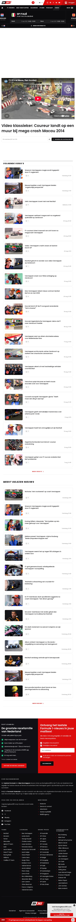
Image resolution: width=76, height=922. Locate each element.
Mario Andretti (62, 888)
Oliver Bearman (27, 884)
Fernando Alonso (27, 847)
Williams (6, 857)
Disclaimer (12, 911)
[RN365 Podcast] (33, 2)
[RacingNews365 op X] (53, 2)
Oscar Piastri (26, 855)
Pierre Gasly (25, 871)
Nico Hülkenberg (27, 876)
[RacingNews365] (6, 2)
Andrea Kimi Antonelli (28, 849)
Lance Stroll (25, 873)
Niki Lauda (61, 864)
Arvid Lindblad (26, 868)
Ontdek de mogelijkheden (14, 766)
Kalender (34, 8)
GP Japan (43, 839)
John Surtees (62, 886)
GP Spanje (43, 868)
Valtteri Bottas (26, 865)
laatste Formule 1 (10, 783)
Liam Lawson (26, 881)
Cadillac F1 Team (9, 860)
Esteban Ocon (26, 863)
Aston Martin (8, 849)
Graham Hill (62, 877)
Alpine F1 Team (8, 844)
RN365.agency (44, 814)
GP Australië (44, 833)
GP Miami (43, 841)
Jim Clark (61, 861)
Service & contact (46, 806)
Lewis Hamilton (26, 844)
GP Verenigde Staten (46, 876)
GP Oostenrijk (44, 852)
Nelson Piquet (62, 880)
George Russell (26, 839)
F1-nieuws (11, 8)
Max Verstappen (22, 8)
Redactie (43, 804)
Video (57, 8)
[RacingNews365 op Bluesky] (56, 2)
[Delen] (49, 139)
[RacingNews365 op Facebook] (50, 2)
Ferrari (6, 839)
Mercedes (7, 841)
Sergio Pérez (26, 860)
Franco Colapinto (27, 887)
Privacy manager (30, 913)
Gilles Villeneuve (63, 848)
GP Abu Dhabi (44, 884)
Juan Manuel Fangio (64, 872)
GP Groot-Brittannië (46, 855)
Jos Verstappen (63, 859)
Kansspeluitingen (45, 913)
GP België (43, 857)
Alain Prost (61, 837)
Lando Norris (26, 836)
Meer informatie (39, 25)
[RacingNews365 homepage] (2, 7)
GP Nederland (44, 863)
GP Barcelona (44, 849)
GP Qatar (43, 881)
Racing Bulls (7, 855)
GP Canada (43, 844)
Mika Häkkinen (62, 856)
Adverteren (43, 809)
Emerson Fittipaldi (64, 875)
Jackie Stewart (63, 853)
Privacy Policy (42, 911)
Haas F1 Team (8, 852)
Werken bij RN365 (45, 812)
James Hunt (62, 851)
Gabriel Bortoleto (27, 890)
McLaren (6, 836)
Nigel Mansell (62, 867)
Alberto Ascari (62, 843)
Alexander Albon (27, 879)
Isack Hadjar (25, 852)
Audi (5, 847)
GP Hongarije (44, 860)
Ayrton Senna (62, 845)
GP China (43, 836)
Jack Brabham (63, 883)
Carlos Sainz (26, 857)
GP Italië (42, 865)
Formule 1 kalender (14, 791)
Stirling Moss (62, 869)
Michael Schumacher (65, 840)
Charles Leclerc (27, 841)
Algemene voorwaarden (27, 911)
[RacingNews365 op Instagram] (47, 2)
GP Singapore (44, 873)
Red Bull (6, 833)
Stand (42, 8)
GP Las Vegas (44, 879)
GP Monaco (43, 847)
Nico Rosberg (62, 835)
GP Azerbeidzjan (45, 871)
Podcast (49, 8)
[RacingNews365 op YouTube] (59, 2)
